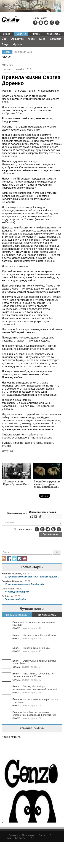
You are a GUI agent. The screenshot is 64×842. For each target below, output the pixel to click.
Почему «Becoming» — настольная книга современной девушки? (34, 688)
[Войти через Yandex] (57, 22)
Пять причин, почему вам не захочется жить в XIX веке (33, 675)
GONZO (16, 628)
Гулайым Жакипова (12, 581)
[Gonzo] (11, 20)
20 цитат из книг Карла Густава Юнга (16, 482)
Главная (13, 835)
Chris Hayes (8, 588)
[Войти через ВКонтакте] (40, 22)
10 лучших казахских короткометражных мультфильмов (31, 577)
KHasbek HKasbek (11, 573)
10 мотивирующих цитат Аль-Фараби (23, 584)
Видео (6, 33)
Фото (31, 38)
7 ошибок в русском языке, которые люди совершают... (47, 484)
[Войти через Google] (51, 22)
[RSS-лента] (4, 558)
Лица (5, 44)
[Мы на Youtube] (24, 558)
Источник (8, 450)
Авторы (36, 33)
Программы (28, 835)
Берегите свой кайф (14, 599)
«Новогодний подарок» (15, 592)
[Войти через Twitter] (46, 22)
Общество (17, 38)
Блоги (20, 33)
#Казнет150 (53, 33)
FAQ (32, 838)
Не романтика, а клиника (36, 648)
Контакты (20, 838)
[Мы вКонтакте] (19, 558)
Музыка (17, 44)
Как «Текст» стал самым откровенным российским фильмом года (34, 713)
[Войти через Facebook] (35, 22)
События (55, 38)
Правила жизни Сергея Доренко (40, 635)
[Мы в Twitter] (14, 558)
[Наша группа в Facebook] (9, 558)
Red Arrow (7, 596)
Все (4, 38)
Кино (42, 38)
